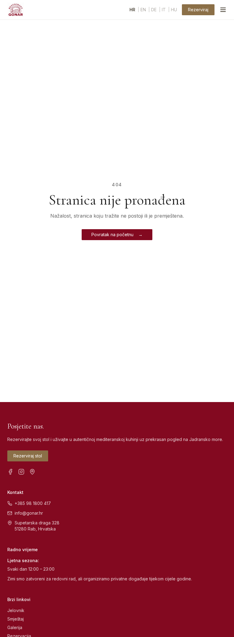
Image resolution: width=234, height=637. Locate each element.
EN (143, 9)
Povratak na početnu (117, 234)
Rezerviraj (198, 9)
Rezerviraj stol (27, 455)
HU (174, 9)
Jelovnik (15, 610)
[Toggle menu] (223, 9)
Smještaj (15, 618)
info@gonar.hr (29, 513)
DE (154, 9)
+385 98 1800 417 (33, 503)
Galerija (14, 627)
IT (164, 9)
